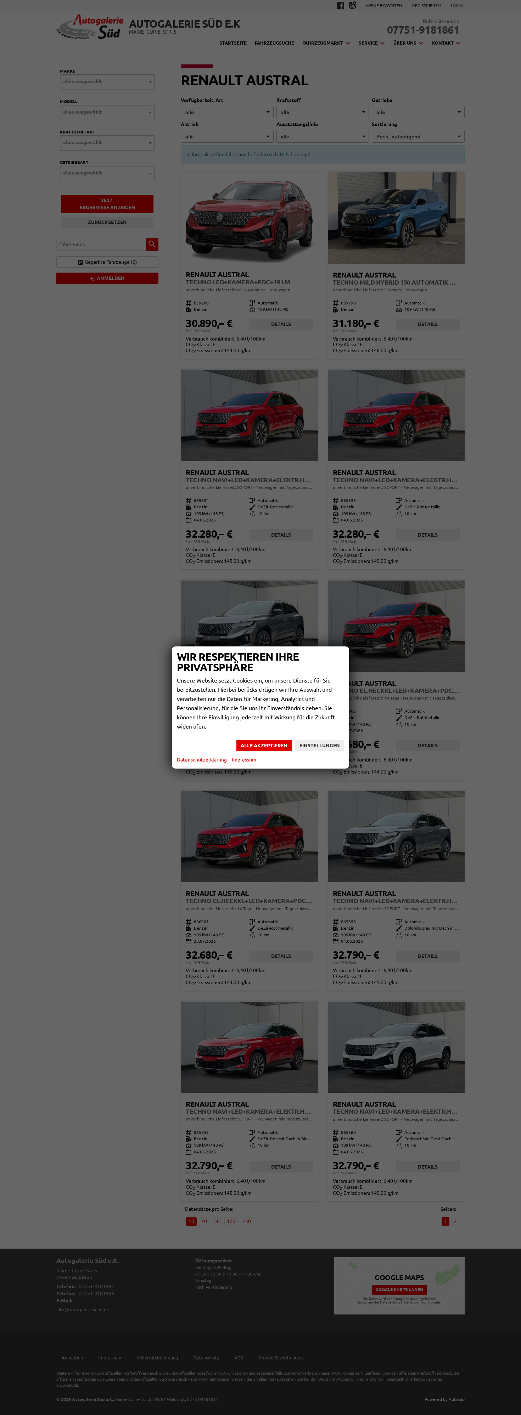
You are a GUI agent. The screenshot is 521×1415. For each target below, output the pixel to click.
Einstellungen (319, 745)
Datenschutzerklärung (202, 760)
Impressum (244, 760)
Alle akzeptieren (264, 745)
